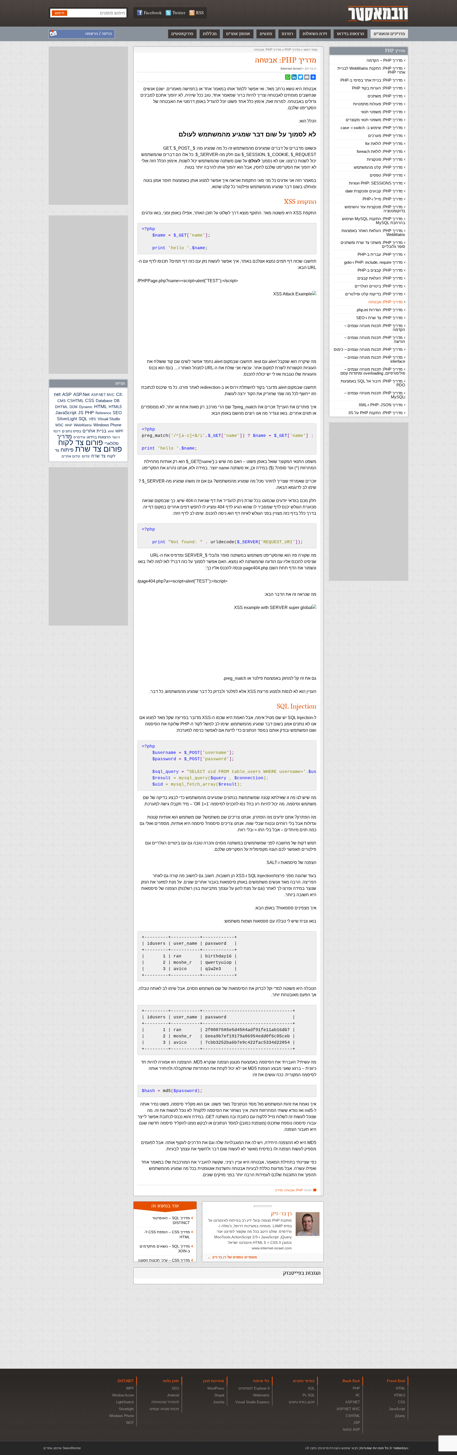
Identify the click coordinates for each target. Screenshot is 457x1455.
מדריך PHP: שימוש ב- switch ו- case (372, 127)
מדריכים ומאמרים (389, 34)
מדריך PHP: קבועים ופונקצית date (374, 191)
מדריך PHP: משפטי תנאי (382, 112)
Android (173, 1395)
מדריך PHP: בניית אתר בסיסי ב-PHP (371, 80)
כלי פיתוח (261, 1381)
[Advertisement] (368, 501)
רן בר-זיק (310, 68)
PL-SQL (309, 1395)
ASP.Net (81, 394)
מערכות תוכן (213, 1381)
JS (80, 412)
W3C (59, 425)
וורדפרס (79, 437)
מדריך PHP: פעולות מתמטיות (378, 104)
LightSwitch (125, 1402)
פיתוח (67, 450)
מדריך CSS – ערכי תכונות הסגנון (164, 1260)
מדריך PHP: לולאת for (384, 143)
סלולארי (111, 443)
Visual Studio (109, 419)
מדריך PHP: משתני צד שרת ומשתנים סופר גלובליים (373, 244)
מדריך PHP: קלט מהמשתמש (378, 167)
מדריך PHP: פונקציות (385, 159)
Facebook (153, 13)
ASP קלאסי (351, 1430)
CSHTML (75, 400)
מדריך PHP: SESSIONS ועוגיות (376, 183)
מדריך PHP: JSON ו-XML (381, 405)
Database (104, 401)
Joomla (218, 1402)
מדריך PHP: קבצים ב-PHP (380, 270)
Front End (396, 1381)
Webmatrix (261, 1395)
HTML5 (115, 406)
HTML (100, 406)
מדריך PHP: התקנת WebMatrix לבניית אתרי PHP (371, 70)
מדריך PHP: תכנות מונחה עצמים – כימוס (368, 349)
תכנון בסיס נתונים (302, 1402)
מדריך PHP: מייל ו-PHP (383, 199)
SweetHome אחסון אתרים (62, 1448)
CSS (89, 400)
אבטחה (289, 1190)
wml (111, 431)
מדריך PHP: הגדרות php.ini (380, 310)
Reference (103, 413)
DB (117, 401)
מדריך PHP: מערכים (385, 135)
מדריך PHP (395, 51)
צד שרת (98, 456)
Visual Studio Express (252, 1402)
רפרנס (287, 34)
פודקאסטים (182, 34)
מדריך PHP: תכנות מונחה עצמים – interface (374, 359)
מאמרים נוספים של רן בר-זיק (234, 1257)
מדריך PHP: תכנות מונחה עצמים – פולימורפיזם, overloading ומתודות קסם (372, 371)
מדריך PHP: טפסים (386, 175)
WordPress (215, 1388)
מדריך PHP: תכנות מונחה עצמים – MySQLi (374, 395)
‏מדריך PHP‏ (292, 49)
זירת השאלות (315, 34)
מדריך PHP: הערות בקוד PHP (377, 88)
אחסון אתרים (238, 34)
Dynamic (86, 407)
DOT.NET (126, 1381)
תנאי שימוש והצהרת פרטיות (338, 1448)
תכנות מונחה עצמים (164, 1409)
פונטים (266, 34)
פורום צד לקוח (80, 442)
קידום (86, 456)
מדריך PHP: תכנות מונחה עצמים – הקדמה (374, 327)
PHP (299, 1190)
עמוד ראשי (310, 49)
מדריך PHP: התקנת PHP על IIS (376, 412)
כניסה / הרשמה (98, 33)
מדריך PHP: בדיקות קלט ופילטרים (374, 294)
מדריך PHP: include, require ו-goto (373, 262)
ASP (67, 394)
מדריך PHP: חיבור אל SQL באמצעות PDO (373, 383)
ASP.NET (352, 1402)
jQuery (400, 1416)
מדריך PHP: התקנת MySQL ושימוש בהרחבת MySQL (373, 220)
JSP (356, 1423)
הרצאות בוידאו (350, 34)
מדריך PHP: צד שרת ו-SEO (379, 317)
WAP (68, 425)
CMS (61, 401)
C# (119, 394)
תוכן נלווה (171, 1381)
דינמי (56, 431)
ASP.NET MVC (103, 395)
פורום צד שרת (98, 449)
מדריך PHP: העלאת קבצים (380, 278)
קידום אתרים (71, 456)
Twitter (178, 13)
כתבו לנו (311, 1448)
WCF (130, 1423)
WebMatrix (83, 425)
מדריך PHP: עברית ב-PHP (380, 254)
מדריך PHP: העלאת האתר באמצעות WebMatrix (373, 232)
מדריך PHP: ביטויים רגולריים (379, 286)
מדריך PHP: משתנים (385, 96)
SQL (83, 418)
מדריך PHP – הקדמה (385, 60)
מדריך (279, 1190)
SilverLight (67, 418)
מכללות (210, 34)
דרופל (116, 437)
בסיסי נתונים (303, 1381)
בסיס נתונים (71, 431)
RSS (200, 13)
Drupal (219, 1395)
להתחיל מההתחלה (165, 1402)
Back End (351, 1381)
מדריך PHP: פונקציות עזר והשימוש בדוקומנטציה (375, 209)
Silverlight (126, 1409)
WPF (119, 431)
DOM (73, 407)
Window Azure (123, 1395)
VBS (92, 419)
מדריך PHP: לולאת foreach (380, 151)
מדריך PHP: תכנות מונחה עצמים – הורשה (374, 339)
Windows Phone (107, 425)
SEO (117, 412)
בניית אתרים (94, 430)
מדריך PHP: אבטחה (385, 302)
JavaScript (65, 412)
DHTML (61, 407)
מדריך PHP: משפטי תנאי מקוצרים (374, 119)
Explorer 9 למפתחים (254, 1388)
